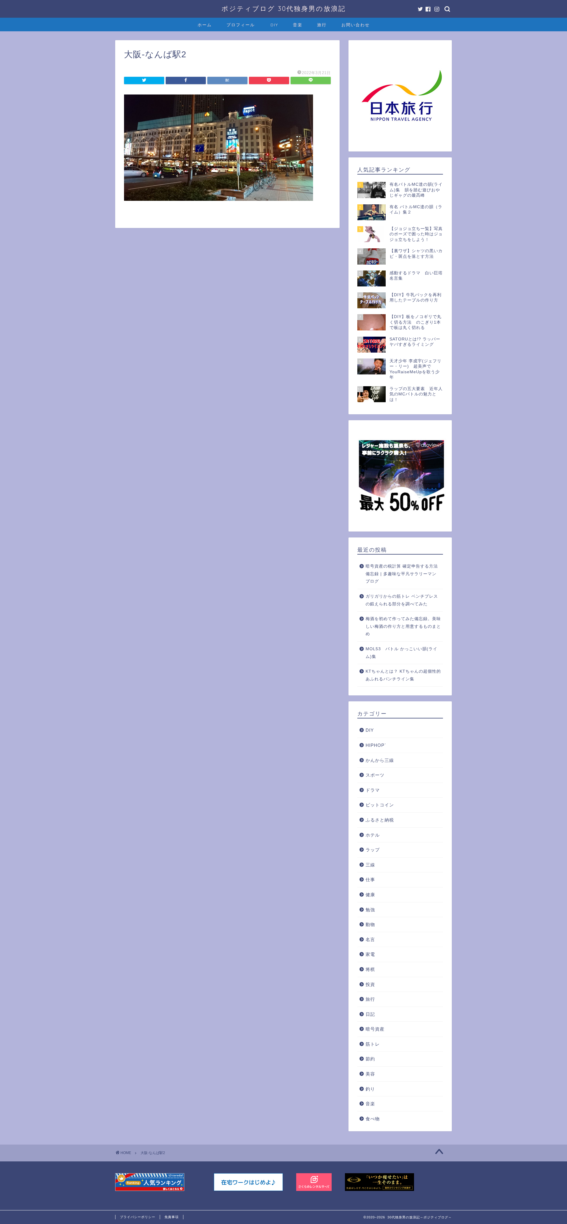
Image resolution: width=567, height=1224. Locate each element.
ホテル (373, 834)
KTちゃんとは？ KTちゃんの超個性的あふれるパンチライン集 (403, 675)
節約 (370, 1058)
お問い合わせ (355, 24)
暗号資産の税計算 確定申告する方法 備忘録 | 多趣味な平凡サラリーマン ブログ (402, 574)
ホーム (205, 24)
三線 (370, 864)
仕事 (370, 879)
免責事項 (171, 1217)
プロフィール (241, 24)
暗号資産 (375, 1028)
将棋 (370, 969)
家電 (370, 954)
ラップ (373, 849)
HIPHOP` (376, 745)
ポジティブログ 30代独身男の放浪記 (283, 8)
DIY (274, 24)
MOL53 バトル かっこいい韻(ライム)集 (401, 653)
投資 (370, 984)
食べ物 (373, 1118)
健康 (370, 894)
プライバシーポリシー (137, 1217)
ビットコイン (380, 804)
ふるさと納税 (380, 819)
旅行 (322, 24)
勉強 (370, 909)
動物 (370, 924)
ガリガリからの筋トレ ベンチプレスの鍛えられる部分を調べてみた (402, 600)
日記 (370, 1014)
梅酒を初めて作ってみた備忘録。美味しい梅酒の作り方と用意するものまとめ (403, 626)
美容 (370, 1073)
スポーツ (375, 775)
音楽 (297, 24)
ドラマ (373, 790)
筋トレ (373, 1044)
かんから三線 (380, 760)
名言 (370, 939)
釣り (370, 1088)
